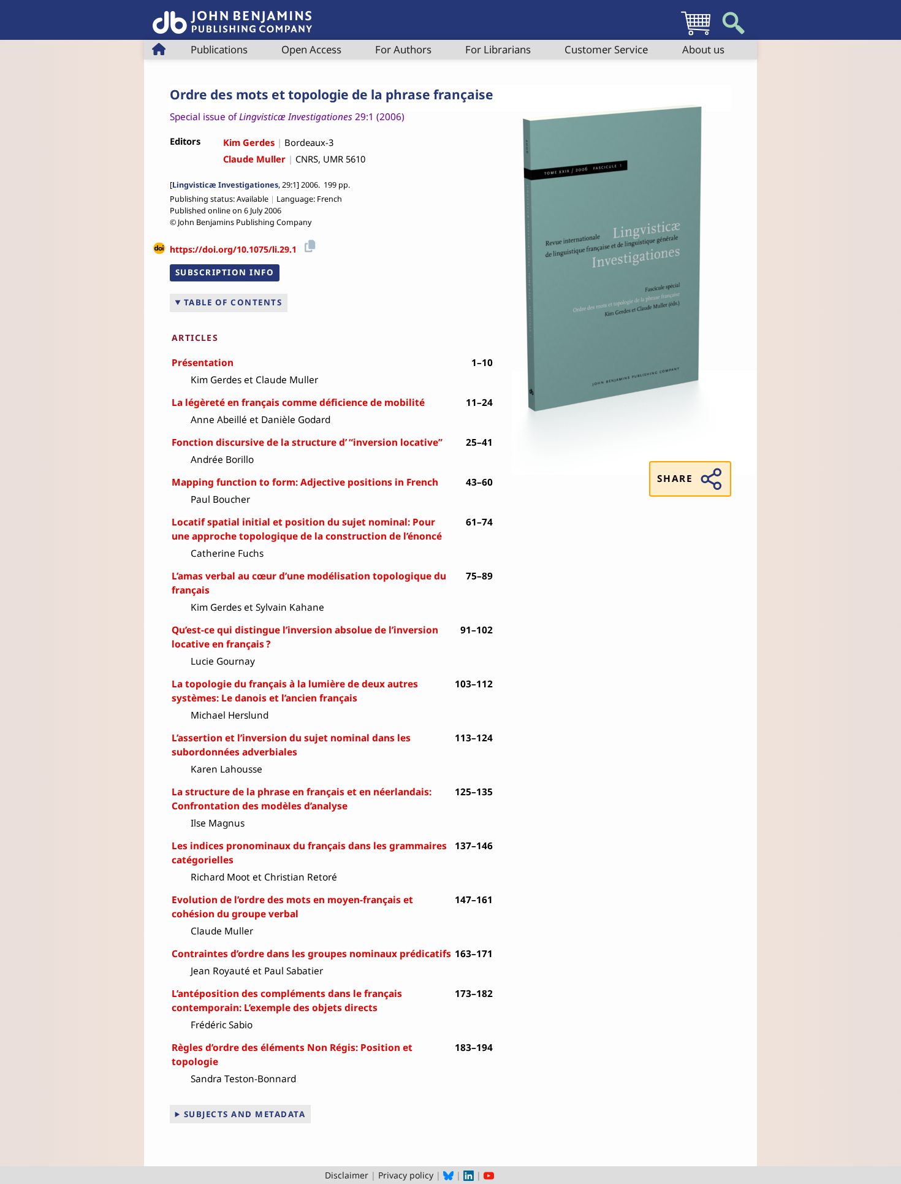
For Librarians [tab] (498, 49)
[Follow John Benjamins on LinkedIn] (468, 1175)
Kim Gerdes (249, 142)
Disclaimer (346, 1175)
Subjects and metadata (245, 1114)
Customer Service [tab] (606, 49)
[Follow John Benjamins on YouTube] (489, 1175)
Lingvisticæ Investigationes (225, 185)
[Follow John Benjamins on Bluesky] (448, 1175)
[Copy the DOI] (308, 245)
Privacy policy (405, 1175)
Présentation (203, 362)
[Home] (232, 15)
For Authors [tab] (403, 49)
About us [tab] (703, 49)
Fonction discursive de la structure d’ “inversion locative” (307, 442)
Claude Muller (254, 159)
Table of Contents (233, 302)
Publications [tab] (219, 49)
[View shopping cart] (695, 34)
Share (675, 478)
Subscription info (225, 272)
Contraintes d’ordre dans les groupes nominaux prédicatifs (311, 953)
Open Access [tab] (311, 49)
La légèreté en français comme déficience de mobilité (298, 402)
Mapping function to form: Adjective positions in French (305, 482)
